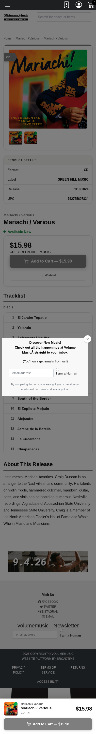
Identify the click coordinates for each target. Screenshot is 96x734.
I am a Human (66, 373)
